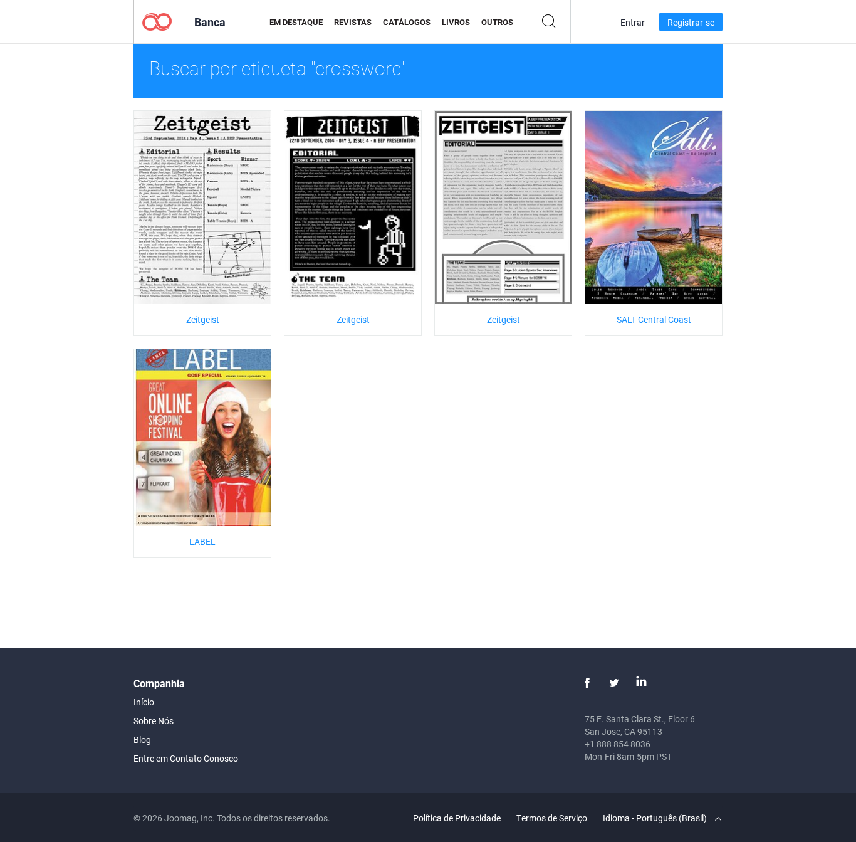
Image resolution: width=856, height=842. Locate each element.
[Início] (157, 21)
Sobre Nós (153, 721)
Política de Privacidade (457, 818)
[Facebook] (587, 682)
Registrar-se (690, 22)
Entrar (632, 22)
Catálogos (407, 22)
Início (143, 702)
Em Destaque (296, 22)
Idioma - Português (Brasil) (656, 818)
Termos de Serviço (551, 818)
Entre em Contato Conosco (185, 758)
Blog (142, 739)
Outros (497, 22)
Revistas (353, 22)
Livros (456, 22)
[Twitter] (614, 682)
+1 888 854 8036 (617, 744)
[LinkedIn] (641, 682)
